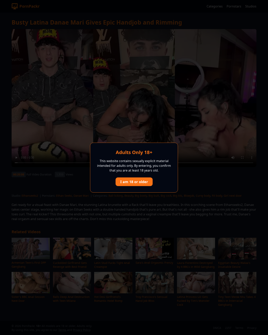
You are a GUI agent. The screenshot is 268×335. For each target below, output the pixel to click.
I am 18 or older (134, 181)
